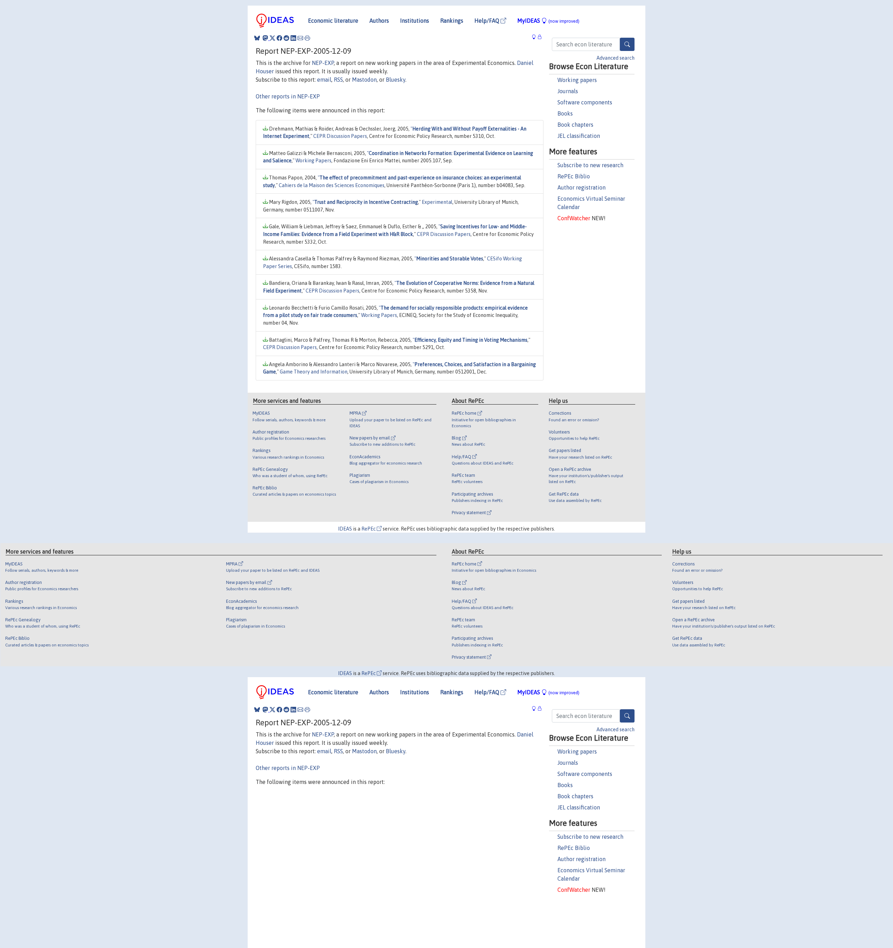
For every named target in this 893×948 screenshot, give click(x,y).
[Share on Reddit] (286, 38)
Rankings (451, 20)
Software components (584, 102)
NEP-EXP (323, 63)
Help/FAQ (487, 20)
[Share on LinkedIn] (293, 38)
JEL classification (578, 136)
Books (565, 113)
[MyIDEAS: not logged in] (535, 37)
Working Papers (313, 160)
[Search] (627, 44)
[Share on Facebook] (279, 38)
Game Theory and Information (313, 372)
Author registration (581, 187)
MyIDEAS (548, 20)
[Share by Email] (300, 38)
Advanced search (615, 58)
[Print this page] (307, 38)
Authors (379, 20)
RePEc (369, 529)
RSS (338, 79)
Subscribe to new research (590, 165)
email (324, 79)
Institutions (414, 20)
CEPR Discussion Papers (340, 136)
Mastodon (364, 79)
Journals (567, 91)
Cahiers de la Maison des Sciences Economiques (331, 185)
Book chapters (575, 124)
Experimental (437, 202)
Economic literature (333, 20)
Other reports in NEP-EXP (288, 96)
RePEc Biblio (573, 176)
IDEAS (345, 529)
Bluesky (395, 79)
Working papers (577, 80)
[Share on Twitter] (272, 38)
